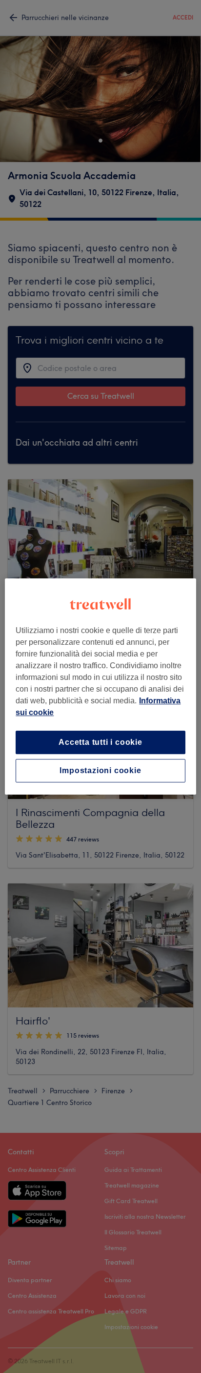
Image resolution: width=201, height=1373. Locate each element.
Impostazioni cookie (100, 770)
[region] (100, 686)
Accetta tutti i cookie (100, 742)
